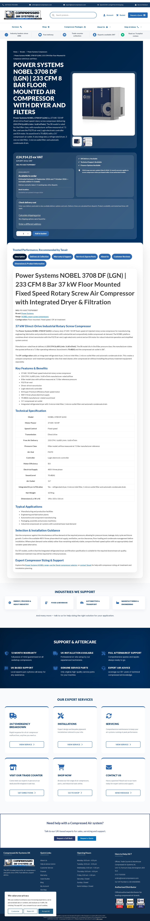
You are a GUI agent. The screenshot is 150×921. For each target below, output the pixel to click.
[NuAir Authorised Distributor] (130, 903)
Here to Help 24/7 (123, 854)
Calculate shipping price (30, 215)
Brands (22, 52)
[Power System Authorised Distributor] (140, 903)
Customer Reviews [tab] (122, 256)
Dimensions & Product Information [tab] (29, 264)
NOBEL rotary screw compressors (35, 316)
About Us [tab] (105, 256)
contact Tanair (85, 565)
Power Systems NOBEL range (37, 565)
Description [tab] (20, 256)
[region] (30, 904)
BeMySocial (99, 919)
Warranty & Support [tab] (62, 256)
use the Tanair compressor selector (63, 565)
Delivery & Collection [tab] (39, 256)
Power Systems (27, 313)
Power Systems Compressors (37, 52)
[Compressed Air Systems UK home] (22, 15)
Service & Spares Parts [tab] (86, 256)
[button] (77, 141)
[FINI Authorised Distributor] (119, 903)
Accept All (46, 911)
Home (15, 52)
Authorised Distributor (125, 887)
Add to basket (41, 233)
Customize (15, 911)
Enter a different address (30, 224)
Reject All (30, 911)
